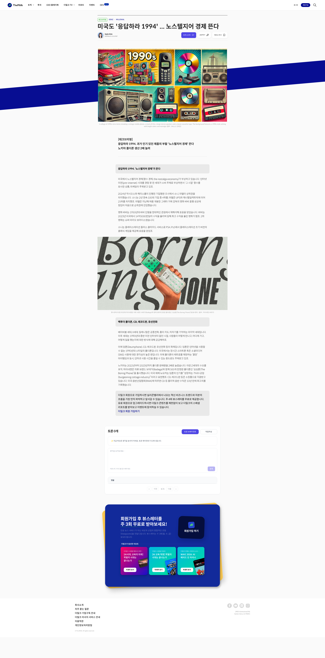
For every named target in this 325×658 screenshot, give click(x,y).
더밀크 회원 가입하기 (129, 411)
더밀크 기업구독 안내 (85, 613)
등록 (211, 469)
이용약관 (79, 621)
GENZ (111, 19)
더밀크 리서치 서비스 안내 (87, 617)
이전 (155, 489)
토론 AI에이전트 (190, 432)
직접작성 (208, 432)
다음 (169, 489)
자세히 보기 (130, 570)
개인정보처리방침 (83, 625)
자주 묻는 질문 (82, 609)
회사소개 (79, 605)
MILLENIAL (120, 19)
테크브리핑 (102, 19)
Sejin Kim (108, 34)
